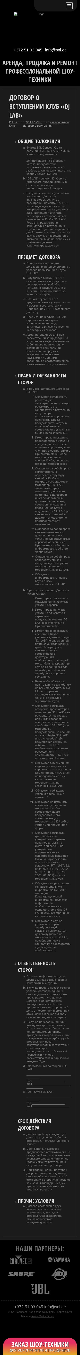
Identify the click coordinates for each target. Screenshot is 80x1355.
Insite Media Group (42, 1316)
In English (60, 5)
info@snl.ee (56, 50)
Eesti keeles (41, 5)
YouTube (44, 1327)
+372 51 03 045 (28, 50)
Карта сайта (64, 1312)
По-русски (50, 5)
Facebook (36, 1327)
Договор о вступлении (38, 125)
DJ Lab (13, 122)
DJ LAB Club (34, 122)
